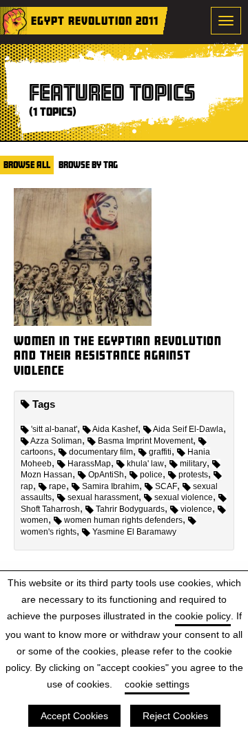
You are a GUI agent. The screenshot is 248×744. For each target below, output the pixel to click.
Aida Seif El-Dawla (188, 429)
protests (193, 474)
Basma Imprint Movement (145, 441)
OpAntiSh (106, 474)
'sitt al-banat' (54, 429)
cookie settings (157, 684)
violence (196, 509)
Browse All (26, 164)
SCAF (166, 486)
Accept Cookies (74, 715)
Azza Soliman (56, 441)
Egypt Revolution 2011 (94, 20)
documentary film (101, 452)
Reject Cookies (175, 715)
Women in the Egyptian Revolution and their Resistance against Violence (118, 355)
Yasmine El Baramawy (134, 532)
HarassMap (89, 463)
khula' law (145, 463)
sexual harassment (103, 497)
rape (57, 486)
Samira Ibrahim (110, 486)
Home (14, 20)
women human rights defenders (123, 520)
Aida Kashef (115, 429)
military (193, 463)
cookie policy (203, 615)
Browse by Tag (88, 164)
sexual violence (183, 497)
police (151, 474)
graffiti (160, 452)
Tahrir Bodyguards (130, 509)
